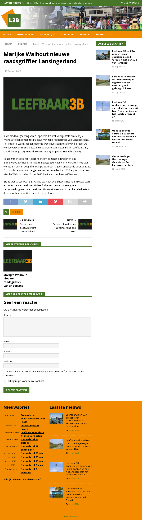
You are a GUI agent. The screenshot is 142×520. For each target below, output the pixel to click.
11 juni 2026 (120, 92)
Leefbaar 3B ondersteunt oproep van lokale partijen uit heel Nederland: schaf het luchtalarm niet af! (125, 109)
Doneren (100, 34)
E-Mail (6, 351)
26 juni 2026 (120, 66)
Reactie (7, 315)
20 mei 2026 (120, 120)
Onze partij (45, 34)
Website (7, 361)
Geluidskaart (25, 34)
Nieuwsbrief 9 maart (33, 465)
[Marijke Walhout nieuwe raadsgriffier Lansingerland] (17, 260)
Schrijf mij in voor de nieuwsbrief (25, 381)
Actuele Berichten (110, 43)
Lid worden (66, 34)
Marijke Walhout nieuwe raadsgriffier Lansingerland (15, 280)
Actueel (7, 34)
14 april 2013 (14, 71)
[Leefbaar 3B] (71, 29)
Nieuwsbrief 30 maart (33, 453)
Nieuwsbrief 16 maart (33, 461)
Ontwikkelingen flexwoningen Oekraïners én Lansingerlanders (122, 161)
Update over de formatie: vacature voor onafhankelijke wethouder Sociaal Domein (124, 136)
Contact (84, 34)
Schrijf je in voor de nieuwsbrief (22, 479)
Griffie (16, 211)
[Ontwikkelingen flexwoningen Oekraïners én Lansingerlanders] (103, 160)
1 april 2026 (120, 169)
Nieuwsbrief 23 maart (33, 457)
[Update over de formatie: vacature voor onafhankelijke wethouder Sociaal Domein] (103, 134)
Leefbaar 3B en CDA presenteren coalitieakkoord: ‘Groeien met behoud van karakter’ (124, 56)
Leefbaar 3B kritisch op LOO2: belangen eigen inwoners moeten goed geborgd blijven (124, 82)
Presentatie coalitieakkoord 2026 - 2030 (33, 419)
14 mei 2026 (120, 146)
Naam (6, 341)
